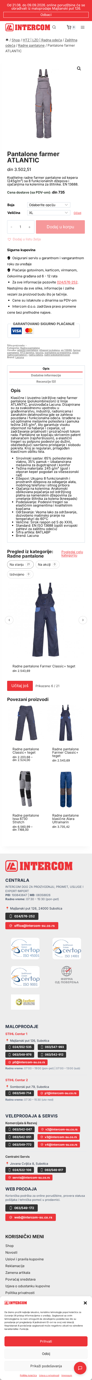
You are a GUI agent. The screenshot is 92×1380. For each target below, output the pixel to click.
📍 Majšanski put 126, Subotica (27, 1040)
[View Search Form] (54, 27)
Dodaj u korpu (60, 226)
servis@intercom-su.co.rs (31, 1177)
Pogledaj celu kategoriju (72, 553)
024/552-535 (22, 1047)
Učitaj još (20, 685)
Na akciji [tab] (47, 564)
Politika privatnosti (20, 1293)
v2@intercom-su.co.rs (61, 1129)
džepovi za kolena (49, 350)
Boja (11, 205)
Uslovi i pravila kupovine (24, 1259)
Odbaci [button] (46, 15)
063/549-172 (24, 1208)
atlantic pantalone (27, 350)
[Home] (7, 40)
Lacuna (19, 357)
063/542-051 (22, 1137)
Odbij (46, 1354)
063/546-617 (54, 1170)
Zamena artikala (17, 1272)
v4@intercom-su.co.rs (61, 1144)
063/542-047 (22, 1129)
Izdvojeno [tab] (19, 574)
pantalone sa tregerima (58, 352)
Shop (9, 1246)
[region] (46, 630)
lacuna (39, 352)
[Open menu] (82, 27)
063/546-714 (22, 1093)
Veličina (13, 213)
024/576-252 (67, 282)
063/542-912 (54, 1054)
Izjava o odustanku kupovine (27, 1286)
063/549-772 (22, 1144)
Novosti (11, 1252)
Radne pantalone (26, 149)
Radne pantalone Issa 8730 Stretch (26, 818)
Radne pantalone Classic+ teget (26, 751)
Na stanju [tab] (20, 564)
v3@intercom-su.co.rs (61, 1137)
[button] (85, 1303)
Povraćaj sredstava (20, 1279)
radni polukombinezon (57, 355)
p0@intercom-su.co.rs (29, 1062)
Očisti (77, 213)
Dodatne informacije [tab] (46, 375)
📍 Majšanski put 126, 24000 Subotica (33, 908)
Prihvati (46, 1341)
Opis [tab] (46, 368)
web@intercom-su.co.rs (33, 1217)
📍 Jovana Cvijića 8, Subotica (26, 1163)
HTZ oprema (27, 352)
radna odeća (36, 355)
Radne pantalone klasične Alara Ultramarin (65, 818)
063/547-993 (54, 1047)
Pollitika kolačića (28, 1375)
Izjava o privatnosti (49, 1375)
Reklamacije (15, 1266)
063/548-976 (22, 1054)
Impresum (66, 1375)
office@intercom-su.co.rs (34, 925)
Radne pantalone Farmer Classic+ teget (44, 666)
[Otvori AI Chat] (80, 1368)
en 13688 (66, 350)
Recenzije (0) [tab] (46, 381)
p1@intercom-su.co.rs (60, 1093)
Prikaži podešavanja (46, 1366)
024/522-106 (22, 1170)
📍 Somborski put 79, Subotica (27, 1087)
